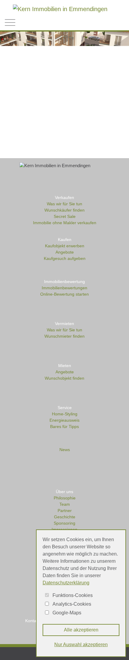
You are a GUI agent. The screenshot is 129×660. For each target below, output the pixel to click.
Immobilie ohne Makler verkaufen (64, 222)
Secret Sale (65, 216)
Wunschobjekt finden (64, 378)
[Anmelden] (95, 23)
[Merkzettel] (107, 22)
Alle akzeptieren (81, 629)
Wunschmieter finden (64, 336)
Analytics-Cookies (71, 604)
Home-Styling (64, 413)
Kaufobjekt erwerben (64, 245)
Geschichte (64, 516)
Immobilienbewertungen (64, 287)
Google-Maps (66, 612)
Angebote (65, 252)
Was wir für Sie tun (64, 203)
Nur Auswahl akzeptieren (81, 644)
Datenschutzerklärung (66, 582)
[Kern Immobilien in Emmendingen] (60, 8)
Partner (65, 510)
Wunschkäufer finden (64, 210)
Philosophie (65, 498)
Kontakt (32, 620)
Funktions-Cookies (72, 595)
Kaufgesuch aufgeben (65, 258)
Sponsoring (64, 523)
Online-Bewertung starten (64, 294)
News (64, 449)
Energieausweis (65, 420)
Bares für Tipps (64, 426)
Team (64, 504)
